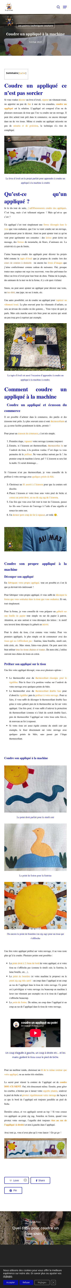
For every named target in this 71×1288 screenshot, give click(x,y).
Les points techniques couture (35, 25)
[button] (65, 7)
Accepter (10, 1282)
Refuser (26, 1282)
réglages (7, 1276)
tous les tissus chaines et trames (30, 649)
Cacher (22, 73)
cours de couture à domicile (18, 262)
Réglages (42, 1282)
